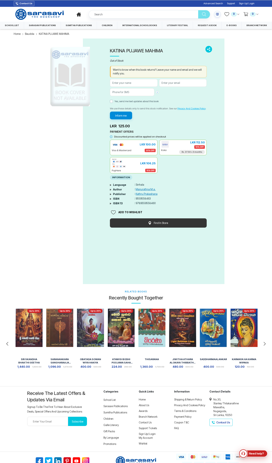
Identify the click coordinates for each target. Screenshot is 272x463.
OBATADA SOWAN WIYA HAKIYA (90, 361)
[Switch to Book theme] (217, 14)
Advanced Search (213, 3)
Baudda (29, 33)
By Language (111, 437)
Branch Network (148, 416)
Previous (7, 344)
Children (108, 418)
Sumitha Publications (115, 412)
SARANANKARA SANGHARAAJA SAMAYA (60, 361)
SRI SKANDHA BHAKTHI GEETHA (29, 361)
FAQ (176, 428)
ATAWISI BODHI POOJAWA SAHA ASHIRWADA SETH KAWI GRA (121, 361)
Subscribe (77, 421)
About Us (144, 405)
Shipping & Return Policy (188, 399)
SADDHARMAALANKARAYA (213, 359)
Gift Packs (109, 431)
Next (265, 344)
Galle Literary (111, 425)
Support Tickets (148, 428)
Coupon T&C (181, 422)
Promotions (109, 443)
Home (17, 33)
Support (231, 3)
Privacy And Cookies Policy (191, 108)
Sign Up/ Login (246, 3)
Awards (143, 410)
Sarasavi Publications (115, 406)
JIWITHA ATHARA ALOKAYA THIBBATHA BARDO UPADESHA (182, 361)
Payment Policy (183, 416)
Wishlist (143, 443)
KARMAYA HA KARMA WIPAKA (244, 361)
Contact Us (145, 422)
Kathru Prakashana (146, 193)
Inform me (121, 115)
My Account (146, 437)
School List (109, 399)
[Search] (204, 14)
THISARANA (152, 359)
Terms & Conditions (185, 410)
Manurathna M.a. (146, 189)
